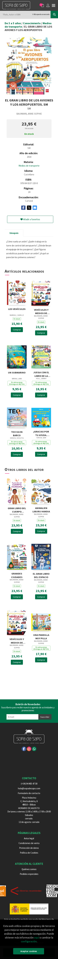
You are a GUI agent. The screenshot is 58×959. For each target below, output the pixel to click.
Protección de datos (29, 847)
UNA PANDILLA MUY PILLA (41, 636)
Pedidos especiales (29, 874)
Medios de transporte (29, 165)
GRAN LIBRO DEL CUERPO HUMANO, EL (17, 510)
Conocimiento (32, 23)
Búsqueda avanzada (41, 14)
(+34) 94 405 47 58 (29, 783)
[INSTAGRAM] (29, 749)
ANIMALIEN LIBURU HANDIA (41, 509)
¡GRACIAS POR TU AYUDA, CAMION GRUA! (41, 433)
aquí (36, 937)
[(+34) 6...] (34, 749)
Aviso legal (29, 838)
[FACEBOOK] (24, 749)
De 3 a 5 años (13, 23)
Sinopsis (13, 233)
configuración (29, 941)
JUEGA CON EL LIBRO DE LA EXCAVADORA (41, 374)
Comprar (17, 329)
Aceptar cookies (28, 951)
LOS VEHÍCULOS (17, 309)
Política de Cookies (29, 852)
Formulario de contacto (29, 793)
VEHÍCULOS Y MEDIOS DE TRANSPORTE (41, 311)
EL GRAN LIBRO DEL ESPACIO (41, 575)
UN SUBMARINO (17, 372)
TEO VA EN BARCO (17, 433)
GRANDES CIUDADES (16, 575)
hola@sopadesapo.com (29, 788)
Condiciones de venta (29, 843)
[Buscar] (54, 14)
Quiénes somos (29, 869)
